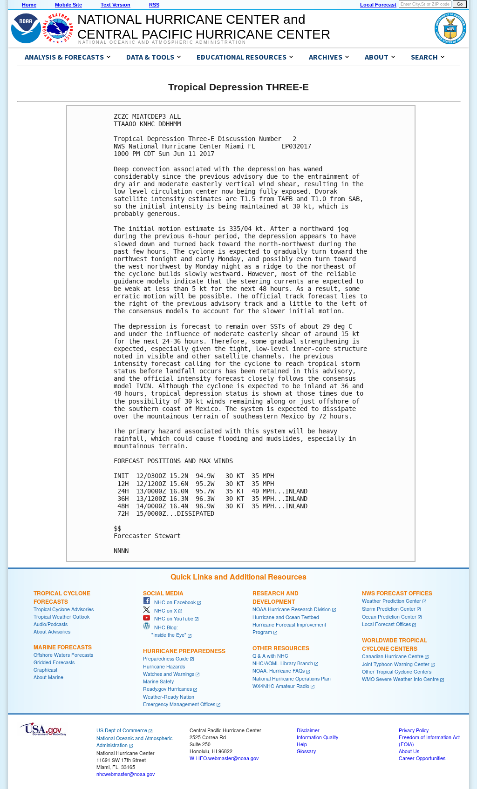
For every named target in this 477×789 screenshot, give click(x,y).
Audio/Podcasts (51, 623)
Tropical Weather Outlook (61, 616)
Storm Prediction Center (389, 608)
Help (302, 744)
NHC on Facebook (173, 602)
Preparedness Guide (166, 658)
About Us (409, 751)
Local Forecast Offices (386, 623)
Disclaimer (308, 730)
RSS (154, 4)
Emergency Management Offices (179, 704)
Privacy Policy (414, 730)
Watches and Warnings (168, 673)
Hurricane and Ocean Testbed (285, 617)
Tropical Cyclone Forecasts (62, 597)
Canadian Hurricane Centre (392, 656)
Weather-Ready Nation (168, 696)
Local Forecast (378, 4)
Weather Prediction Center (391, 600)
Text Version (115, 4)
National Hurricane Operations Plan (291, 678)
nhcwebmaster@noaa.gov (125, 773)
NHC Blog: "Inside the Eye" (164, 631)
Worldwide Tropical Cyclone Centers (394, 644)
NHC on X (163, 610)
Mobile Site (68, 4)
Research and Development (275, 597)
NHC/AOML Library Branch (282, 663)
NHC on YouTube (171, 618)
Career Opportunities (422, 758)
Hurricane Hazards (164, 666)
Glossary (306, 751)
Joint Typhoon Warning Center (395, 664)
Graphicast (45, 669)
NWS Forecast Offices (397, 593)
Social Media (163, 593)
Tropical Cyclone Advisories (64, 609)
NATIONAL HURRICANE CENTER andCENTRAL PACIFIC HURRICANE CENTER (203, 26)
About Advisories (52, 631)
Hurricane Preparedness (184, 651)
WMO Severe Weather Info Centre (400, 678)
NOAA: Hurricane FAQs (278, 670)
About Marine (48, 677)
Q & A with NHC (270, 655)
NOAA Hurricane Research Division (291, 609)
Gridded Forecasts (54, 662)
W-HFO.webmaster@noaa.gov (224, 758)
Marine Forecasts (63, 647)
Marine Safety (158, 681)
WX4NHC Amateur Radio (280, 685)
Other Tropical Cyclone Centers (396, 671)
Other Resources (280, 648)
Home (29, 4)
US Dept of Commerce (121, 730)
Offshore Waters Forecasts (63, 654)
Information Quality (317, 737)
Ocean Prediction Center (389, 616)
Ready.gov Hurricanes (167, 688)
